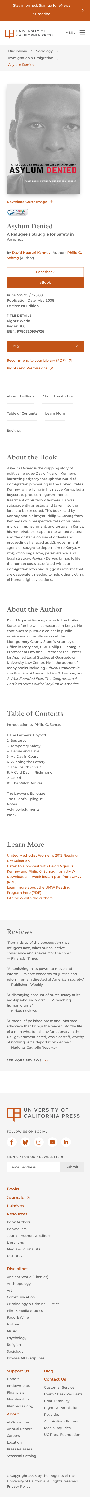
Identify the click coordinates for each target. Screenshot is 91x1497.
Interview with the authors (29, 898)
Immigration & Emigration (30, 58)
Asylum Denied (21, 64)
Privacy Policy (18, 1486)
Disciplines (17, 51)
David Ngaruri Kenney (31, 252)
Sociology (44, 51)
